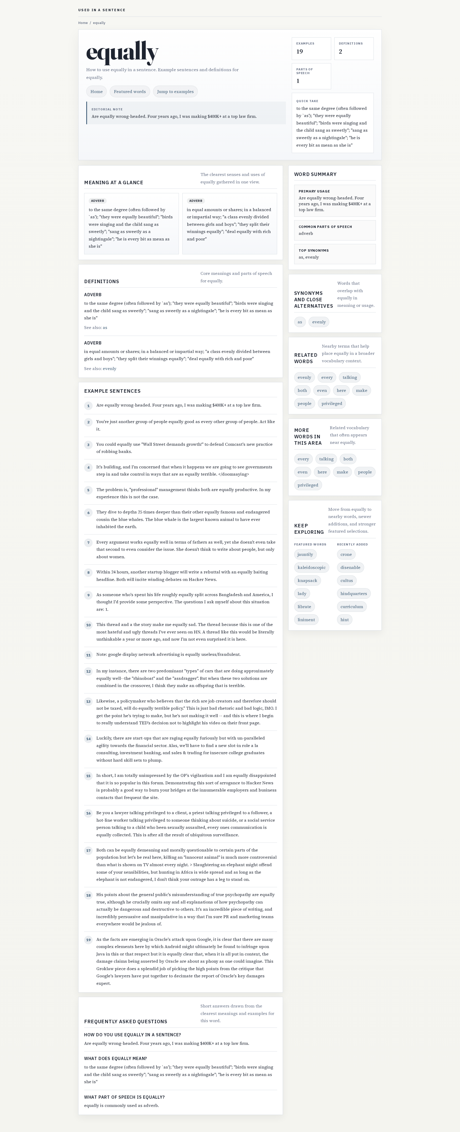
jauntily (305, 554)
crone (346, 554)
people (304, 403)
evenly (109, 368)
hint (344, 620)
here (341, 390)
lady (302, 593)
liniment (306, 620)
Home (83, 23)
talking (350, 377)
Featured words (130, 91)
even (322, 390)
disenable (350, 567)
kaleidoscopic (312, 567)
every (327, 377)
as (105, 327)
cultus (346, 580)
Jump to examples (175, 91)
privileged (332, 403)
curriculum (351, 606)
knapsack (307, 580)
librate (304, 606)
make (361, 390)
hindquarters (353, 593)
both (302, 390)
